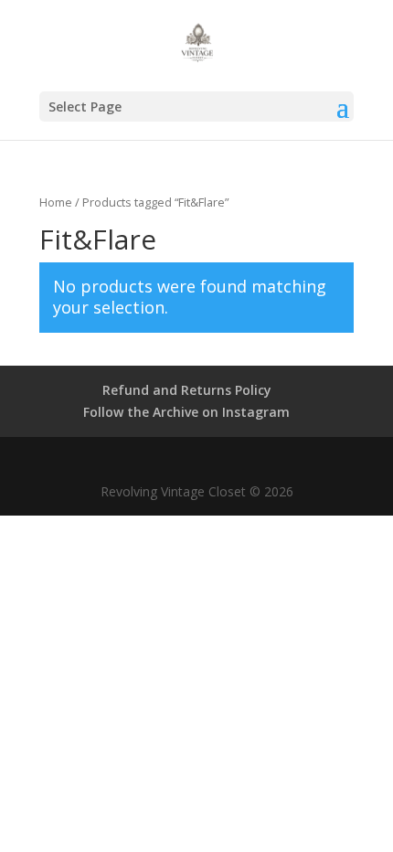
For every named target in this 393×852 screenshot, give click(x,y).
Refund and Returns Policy (186, 390)
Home (55, 202)
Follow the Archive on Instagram (186, 412)
